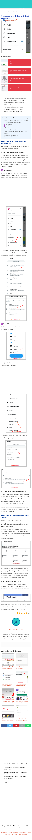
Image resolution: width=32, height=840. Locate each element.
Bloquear (22, 13)
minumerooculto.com (22, 633)
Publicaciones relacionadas (10, 137)
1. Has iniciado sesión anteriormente (12, 122)
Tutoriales (22, 29)
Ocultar (21, 8)
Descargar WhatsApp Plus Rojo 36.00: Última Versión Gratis (14, 768)
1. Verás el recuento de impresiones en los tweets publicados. (15, 132)
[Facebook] (16, 644)
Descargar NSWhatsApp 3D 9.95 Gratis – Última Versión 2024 (15, 764)
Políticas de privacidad (25, 832)
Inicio (20, 3)
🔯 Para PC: (7, 126)
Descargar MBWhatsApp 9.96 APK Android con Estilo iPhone (15, 773)
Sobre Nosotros (24, 36)
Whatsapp (22, 24)
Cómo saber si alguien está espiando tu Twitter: (14, 129)
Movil (20, 19)
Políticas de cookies (13, 832)
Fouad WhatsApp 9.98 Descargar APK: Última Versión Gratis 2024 (15, 777)
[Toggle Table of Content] (27, 118)
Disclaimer (8, 834)
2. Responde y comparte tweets (11, 135)
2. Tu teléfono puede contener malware (13, 127)
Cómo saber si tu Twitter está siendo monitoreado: (15, 120)
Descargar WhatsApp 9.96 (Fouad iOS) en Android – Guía (16, 781)
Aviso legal (4, 832)
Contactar (15, 834)
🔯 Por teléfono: (8, 124)
